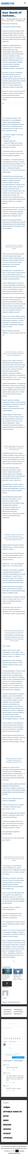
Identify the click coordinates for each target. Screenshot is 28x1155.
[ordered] (13, 1038)
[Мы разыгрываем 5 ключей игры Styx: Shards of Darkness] (7, 971)
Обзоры (12, 20)
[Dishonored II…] (7, 984)
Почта (11, 1048)
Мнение (7, 1124)
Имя (10, 1044)
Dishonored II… (6, 987)
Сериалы (8, 1137)
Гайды (6, 1107)
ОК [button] (17, 1151)
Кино (6, 1120)
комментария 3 (20, 20)
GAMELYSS (7, 3)
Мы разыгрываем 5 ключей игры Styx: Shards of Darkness (6, 977)
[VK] (4, 1044)
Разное (7, 1133)
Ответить (10, 1069)
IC (6, 998)
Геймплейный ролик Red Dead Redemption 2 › (18, 1012)
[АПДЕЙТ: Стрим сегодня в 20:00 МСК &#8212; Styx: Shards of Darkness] (18, 971)
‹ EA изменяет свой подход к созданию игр (7, 1012)
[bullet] (15, 1038)
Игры (8, 20)
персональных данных (11, 1055)
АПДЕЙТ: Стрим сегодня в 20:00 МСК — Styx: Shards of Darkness (18, 977)
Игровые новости (12, 1111)
